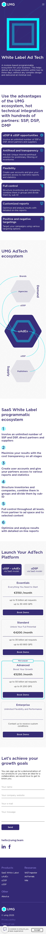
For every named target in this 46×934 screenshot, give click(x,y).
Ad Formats (29, 876)
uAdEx (4, 876)
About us (5, 896)
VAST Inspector (30, 872)
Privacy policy (8, 919)
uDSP (4, 880)
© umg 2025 (7, 915)
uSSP (4, 884)
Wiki (26, 880)
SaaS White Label (10, 872)
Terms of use (7, 924)
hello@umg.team (12, 840)
